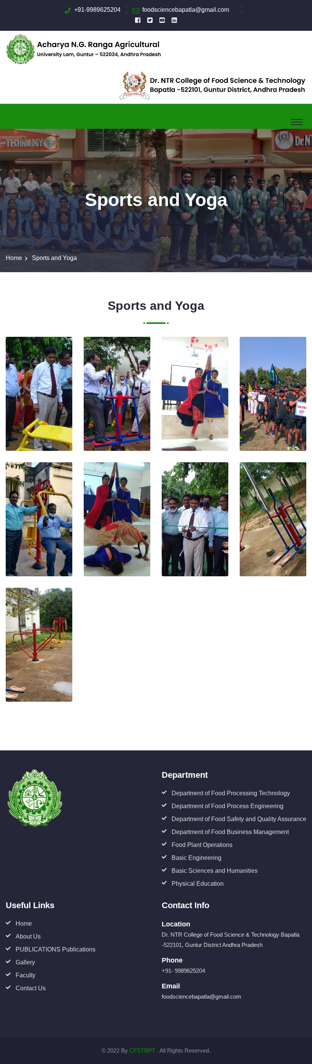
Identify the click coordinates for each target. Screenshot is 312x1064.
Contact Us (31, 988)
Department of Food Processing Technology (231, 793)
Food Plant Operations (202, 845)
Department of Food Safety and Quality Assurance (239, 819)
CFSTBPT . (143, 1050)
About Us (28, 936)
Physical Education (198, 883)
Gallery (25, 962)
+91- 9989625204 (183, 970)
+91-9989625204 (97, 9)
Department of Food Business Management (230, 832)
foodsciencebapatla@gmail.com (185, 9)
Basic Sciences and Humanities (215, 870)
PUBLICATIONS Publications (56, 949)
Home (14, 258)
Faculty (25, 975)
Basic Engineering (196, 858)
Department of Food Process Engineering (227, 806)
